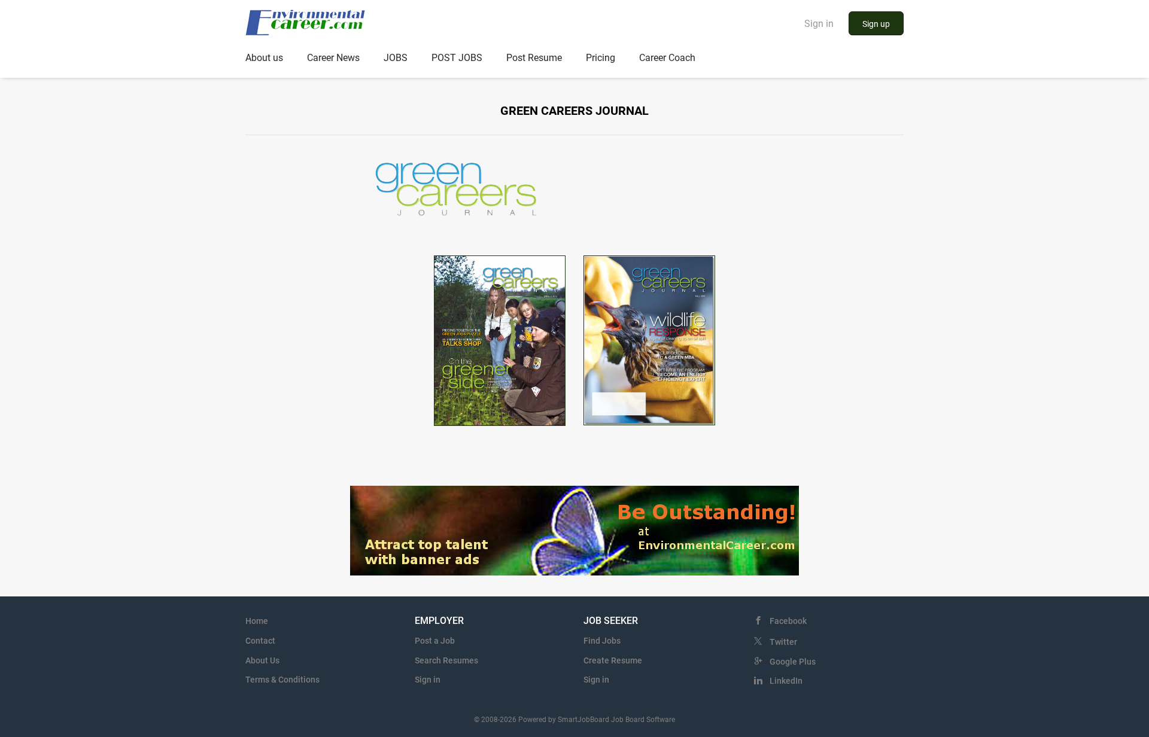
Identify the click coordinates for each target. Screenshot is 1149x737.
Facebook (788, 621)
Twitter (783, 642)
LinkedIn (786, 681)
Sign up (876, 24)
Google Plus (793, 661)
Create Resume (612, 660)
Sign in (819, 23)
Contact (260, 640)
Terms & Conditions (282, 679)
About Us (262, 660)
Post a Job (435, 640)
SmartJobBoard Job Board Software (616, 719)
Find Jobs (602, 640)
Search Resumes (446, 660)
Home (256, 621)
